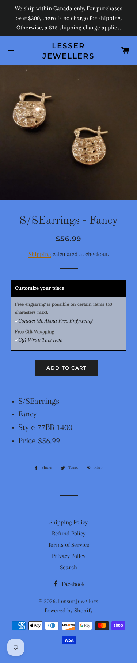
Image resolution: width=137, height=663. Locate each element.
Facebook (72, 583)
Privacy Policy (68, 555)
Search (68, 567)
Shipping (39, 254)
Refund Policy (68, 533)
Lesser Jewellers (68, 50)
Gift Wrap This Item (40, 339)
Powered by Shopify (69, 610)
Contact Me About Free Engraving (55, 320)
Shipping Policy (68, 522)
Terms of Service (69, 544)
